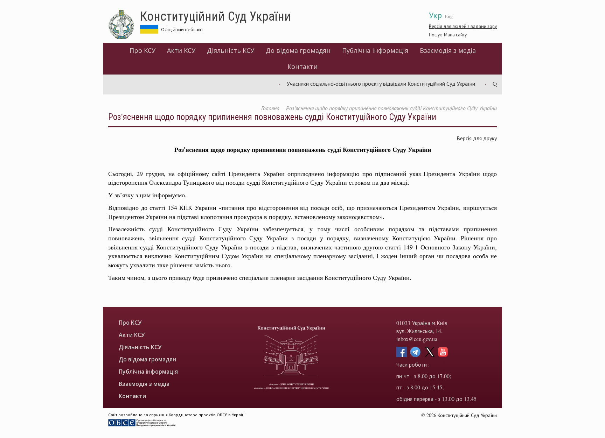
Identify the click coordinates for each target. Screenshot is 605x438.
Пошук (435, 34)
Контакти (302, 66)
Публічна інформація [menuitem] (375, 50)
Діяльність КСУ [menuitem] (230, 50)
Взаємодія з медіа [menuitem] (448, 50)
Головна (270, 108)
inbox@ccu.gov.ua (416, 338)
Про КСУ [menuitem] (142, 50)
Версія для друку (477, 138)
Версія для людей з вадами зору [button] (463, 26)
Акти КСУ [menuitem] (181, 50)
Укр (435, 15)
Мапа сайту (455, 34)
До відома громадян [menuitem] (298, 50)
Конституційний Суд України (215, 15)
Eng (449, 16)
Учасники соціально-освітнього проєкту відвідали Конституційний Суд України (374, 83)
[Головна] (124, 25)
